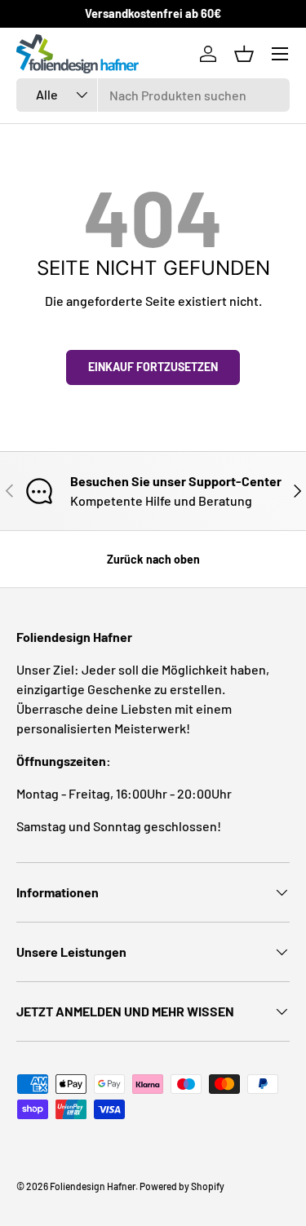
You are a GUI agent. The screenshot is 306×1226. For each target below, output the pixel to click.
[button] (244, 54)
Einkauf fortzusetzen (153, 367)
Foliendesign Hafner (92, 1186)
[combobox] (153, 95)
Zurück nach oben (153, 559)
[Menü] (280, 54)
